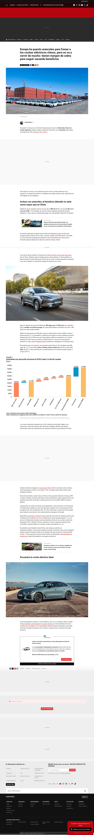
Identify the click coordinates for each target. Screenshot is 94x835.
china (44, 668)
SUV (21, 773)
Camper (36, 39)
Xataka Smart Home (10, 810)
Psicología (25, 39)
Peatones (19, 39)
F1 (41, 5)
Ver (47, 708)
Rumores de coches (11, 776)
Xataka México (9, 822)
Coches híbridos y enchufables (39, 769)
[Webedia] (84, 1)
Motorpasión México (58, 822)
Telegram (74, 5)
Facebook (77, 5)
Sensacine (32, 804)
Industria (28, 668)
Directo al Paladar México (46, 823)
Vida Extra (20, 806)
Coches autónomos (11, 780)
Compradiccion (70, 808)
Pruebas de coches (39, 773)
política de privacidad (66, 773)
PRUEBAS (12, 5)
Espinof (32, 806)
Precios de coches (25, 776)
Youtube (82, 5)
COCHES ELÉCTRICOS (22, 5)
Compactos (9, 773)
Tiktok (87, 5)
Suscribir (72, 770)
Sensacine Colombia (34, 824)
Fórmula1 (8, 768)
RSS (69, 783)
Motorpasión (57, 804)
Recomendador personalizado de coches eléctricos (37, 624)
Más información (66, 659)
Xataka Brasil (9, 824)
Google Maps (51, 39)
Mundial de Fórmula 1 (40, 780)
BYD (63, 39)
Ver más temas (10, 784)
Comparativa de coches (38, 776)
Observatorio (34, 5)
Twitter (84, 5)
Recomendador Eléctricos (51, 5)
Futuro (22, 780)
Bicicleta (67, 39)
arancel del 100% (45, 488)
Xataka (7, 804)
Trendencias (69, 804)
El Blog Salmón (82, 804)
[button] (29, 122)
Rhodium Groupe (56, 233)
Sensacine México (34, 822)
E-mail (38, 65)
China (41, 39)
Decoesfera (69, 806)
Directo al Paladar (46, 804)
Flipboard (35, 65)
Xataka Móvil (9, 806)
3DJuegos (20, 804)
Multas (31, 39)
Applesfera (8, 808)
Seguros (58, 39)
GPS (45, 39)
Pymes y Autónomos (83, 806)
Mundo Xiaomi (9, 812)
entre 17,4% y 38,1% (41, 132)
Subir (83, 796)
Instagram (79, 5)
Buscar (85, 791)
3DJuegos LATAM (22, 822)
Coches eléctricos (36, 668)
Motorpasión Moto (58, 806)
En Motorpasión (47, 220)
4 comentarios (25, 65)
